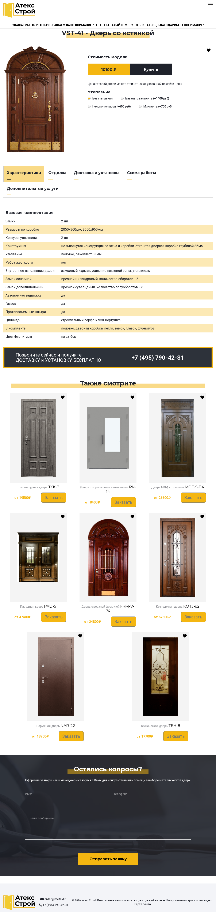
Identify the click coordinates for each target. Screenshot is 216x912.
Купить (151, 69)
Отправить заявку (108, 859)
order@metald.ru (56, 899)
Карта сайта (142, 904)
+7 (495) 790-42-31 (157, 357)
